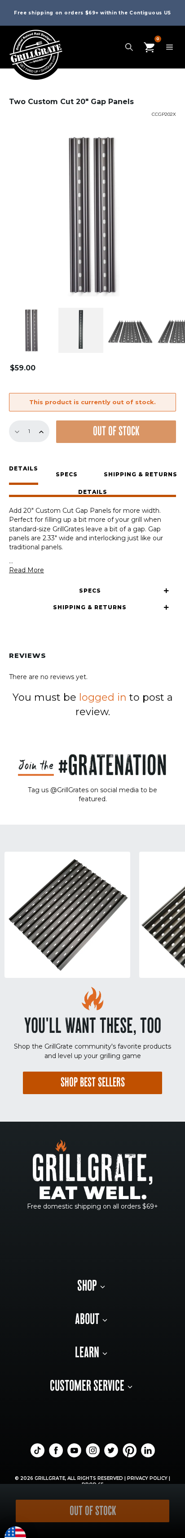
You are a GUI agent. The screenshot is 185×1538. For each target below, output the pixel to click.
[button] (92, 493)
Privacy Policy (147, 1478)
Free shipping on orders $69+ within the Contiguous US (92, 13)
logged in (103, 697)
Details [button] (23, 469)
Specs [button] (67, 474)
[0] (149, 46)
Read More (26, 570)
